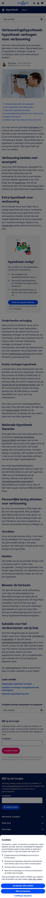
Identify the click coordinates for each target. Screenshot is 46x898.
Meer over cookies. (35, 879)
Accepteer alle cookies (23, 886)
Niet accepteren (23, 891)
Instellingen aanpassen (23, 896)
